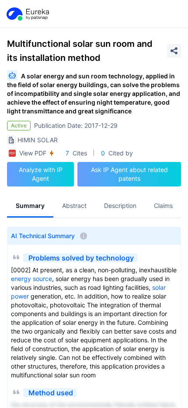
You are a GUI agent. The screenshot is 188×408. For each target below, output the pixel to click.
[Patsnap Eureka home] (27, 14)
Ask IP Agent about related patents (129, 174)
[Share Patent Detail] (174, 51)
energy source (31, 278)
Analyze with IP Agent (41, 174)
